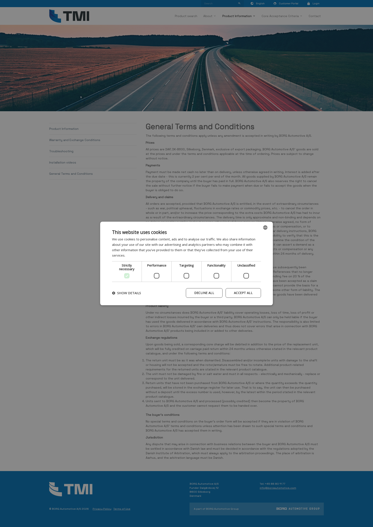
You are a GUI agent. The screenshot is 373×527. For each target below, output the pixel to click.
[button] (126, 293)
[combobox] (265, 227)
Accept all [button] (243, 293)
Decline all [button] (204, 293)
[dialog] (186, 263)
